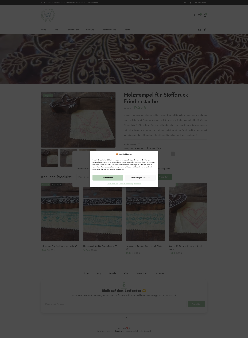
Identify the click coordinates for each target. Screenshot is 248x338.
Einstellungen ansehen (140, 177)
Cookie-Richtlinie (112, 184)
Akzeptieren (108, 177)
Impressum (137, 184)
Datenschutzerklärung (126, 184)
